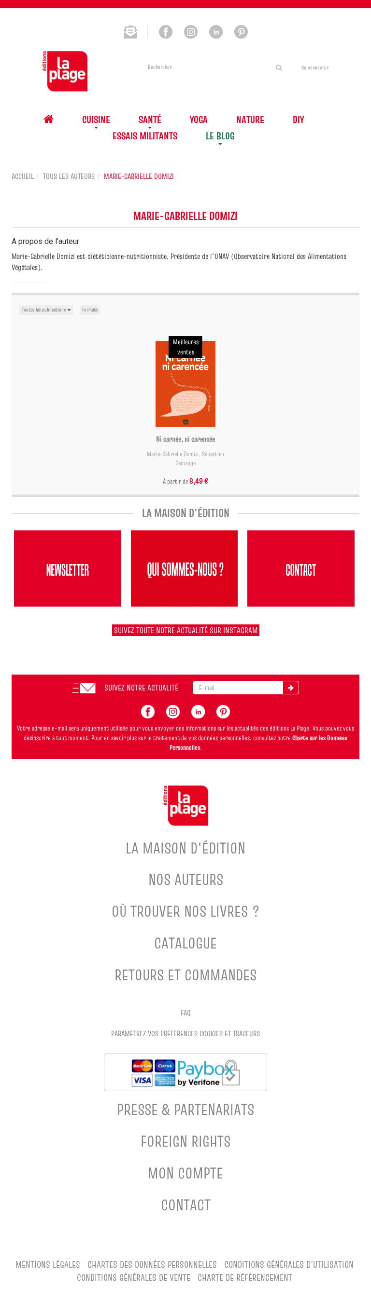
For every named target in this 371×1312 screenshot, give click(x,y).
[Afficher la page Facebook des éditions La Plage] (165, 31)
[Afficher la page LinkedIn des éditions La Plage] (216, 31)
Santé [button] (150, 119)
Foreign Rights (185, 1141)
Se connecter (314, 67)
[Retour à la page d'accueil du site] (65, 71)
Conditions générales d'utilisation (289, 1264)
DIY (298, 119)
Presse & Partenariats (185, 1109)
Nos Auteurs (185, 879)
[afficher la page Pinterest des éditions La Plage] (223, 710)
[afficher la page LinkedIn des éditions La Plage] (198, 710)
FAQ (186, 1012)
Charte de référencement (245, 1277)
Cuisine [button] (96, 119)
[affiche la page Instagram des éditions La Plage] (173, 710)
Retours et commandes (185, 975)
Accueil (23, 176)
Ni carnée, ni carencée (185, 438)
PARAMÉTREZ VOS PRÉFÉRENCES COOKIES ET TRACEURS (185, 1033)
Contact (186, 1205)
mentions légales (47, 1264)
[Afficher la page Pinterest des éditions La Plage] (241, 31)
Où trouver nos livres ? (186, 911)
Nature (250, 119)
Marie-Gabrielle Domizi (173, 454)
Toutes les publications (44, 309)
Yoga (199, 119)
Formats (90, 309)
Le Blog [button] (220, 136)
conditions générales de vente (133, 1277)
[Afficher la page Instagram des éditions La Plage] (191, 31)
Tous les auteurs (69, 176)
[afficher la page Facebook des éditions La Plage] (148, 710)
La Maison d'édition (185, 848)
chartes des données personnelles (152, 1264)
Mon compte (185, 1173)
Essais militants (145, 136)
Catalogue (185, 943)
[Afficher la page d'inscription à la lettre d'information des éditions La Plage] (135, 31)
